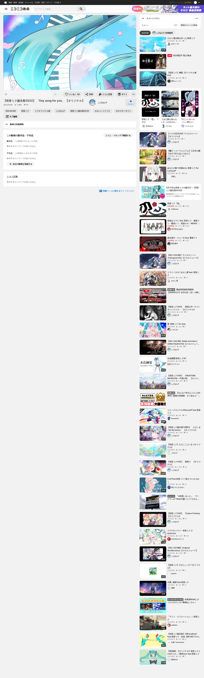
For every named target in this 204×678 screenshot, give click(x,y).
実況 (43, 2)
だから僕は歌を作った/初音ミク (181, 38)
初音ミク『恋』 (174, 203)
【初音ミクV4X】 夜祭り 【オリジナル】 (184, 463)
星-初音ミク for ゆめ (176, 324)
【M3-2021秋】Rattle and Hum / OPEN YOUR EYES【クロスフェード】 (182, 342)
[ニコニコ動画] (20, 8)
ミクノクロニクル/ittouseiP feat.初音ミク (184, 411)
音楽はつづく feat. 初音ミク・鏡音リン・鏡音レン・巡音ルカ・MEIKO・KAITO (183, 222)
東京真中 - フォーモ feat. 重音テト (182, 238)
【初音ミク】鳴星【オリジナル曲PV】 (182, 74)
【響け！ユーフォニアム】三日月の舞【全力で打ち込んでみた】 (183, 152)
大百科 (37, 2)
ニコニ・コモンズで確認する (118, 135)
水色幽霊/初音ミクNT (176, 358)
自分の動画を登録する (22, 164)
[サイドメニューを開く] (6, 9)
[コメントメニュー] (197, 18)
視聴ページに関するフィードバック (118, 216)
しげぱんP (102, 102)
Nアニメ (49, 2)
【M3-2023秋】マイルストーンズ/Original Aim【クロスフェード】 (183, 256)
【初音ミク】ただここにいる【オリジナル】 (183, 445)
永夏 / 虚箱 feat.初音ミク (178, 582)
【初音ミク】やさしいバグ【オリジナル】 (183, 566)
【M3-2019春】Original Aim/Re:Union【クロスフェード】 (182, 549)
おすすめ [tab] (145, 33)
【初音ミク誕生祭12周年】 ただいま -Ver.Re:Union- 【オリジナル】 (184, 428)
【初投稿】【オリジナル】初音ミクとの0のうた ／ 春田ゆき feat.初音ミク (183, 652)
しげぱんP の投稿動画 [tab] (164, 33)
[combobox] (55, 9)
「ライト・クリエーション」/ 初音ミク (183, 618)
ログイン (172, 2)
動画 (10, 2)
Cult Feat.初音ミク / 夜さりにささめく (183, 480)
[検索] (81, 9)
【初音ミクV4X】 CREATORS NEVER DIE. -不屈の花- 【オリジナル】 (183, 377)
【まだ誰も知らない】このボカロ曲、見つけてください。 (169, 120)
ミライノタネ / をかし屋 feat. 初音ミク (183, 273)
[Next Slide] (131, 190)
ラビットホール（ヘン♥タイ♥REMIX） (188, 120)
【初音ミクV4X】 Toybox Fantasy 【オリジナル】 (184, 514)
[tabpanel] (170, 351)
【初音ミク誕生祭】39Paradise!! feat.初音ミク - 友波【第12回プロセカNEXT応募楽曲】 (183, 635)
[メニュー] (133, 94)
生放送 (20, 2)
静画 (15, 2)
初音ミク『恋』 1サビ (150, 120)
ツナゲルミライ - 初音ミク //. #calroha (180, 531)
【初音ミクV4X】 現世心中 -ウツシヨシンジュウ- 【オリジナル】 (183, 308)
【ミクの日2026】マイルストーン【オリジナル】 (182, 134)
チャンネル (29, 2)
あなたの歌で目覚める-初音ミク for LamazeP (183, 169)
